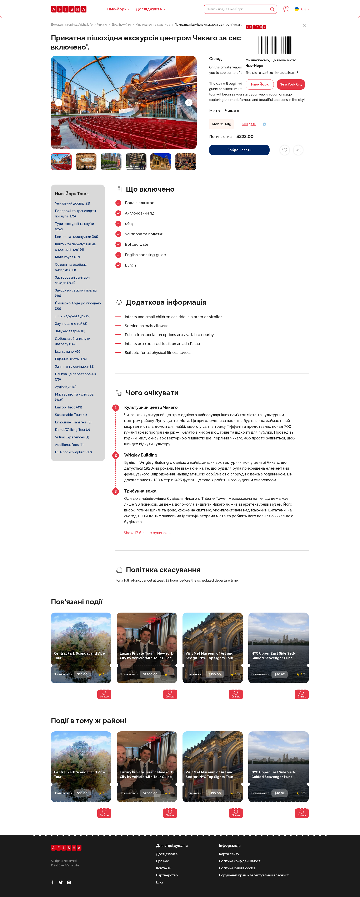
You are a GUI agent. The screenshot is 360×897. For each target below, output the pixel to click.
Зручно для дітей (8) (71, 324)
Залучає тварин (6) (70, 331)
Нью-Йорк (260, 84)
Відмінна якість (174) (71, 359)
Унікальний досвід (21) (72, 203)
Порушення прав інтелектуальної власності (254, 875)
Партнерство (167, 875)
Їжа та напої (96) (68, 352)
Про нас (162, 861)
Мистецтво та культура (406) (74, 397)
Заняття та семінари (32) (74, 366)
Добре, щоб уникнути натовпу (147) (72, 341)
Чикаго (102, 24)
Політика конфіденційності (240, 861)
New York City (291, 84)
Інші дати (249, 124)
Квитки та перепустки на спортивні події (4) (75, 247)
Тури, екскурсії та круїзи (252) (74, 226)
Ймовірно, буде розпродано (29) (78, 306)
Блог (160, 882)
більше (104, 696)
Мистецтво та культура (153, 24)
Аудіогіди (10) (65, 387)
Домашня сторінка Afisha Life (72, 24)
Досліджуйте (149, 9)
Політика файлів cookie (237, 868)
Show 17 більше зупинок (146, 533)
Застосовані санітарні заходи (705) (72, 280)
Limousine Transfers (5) (73, 422)
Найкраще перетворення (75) (75, 376)
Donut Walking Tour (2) (72, 430)
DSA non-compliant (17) (73, 452)
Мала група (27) (67, 257)
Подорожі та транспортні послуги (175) (75, 213)
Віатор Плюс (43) (68, 407)
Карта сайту (229, 854)
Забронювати (239, 150)
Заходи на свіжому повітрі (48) (76, 293)
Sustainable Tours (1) (71, 415)
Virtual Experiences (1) (72, 437)
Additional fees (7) (69, 445)
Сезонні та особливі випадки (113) (71, 267)
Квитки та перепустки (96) (76, 237)
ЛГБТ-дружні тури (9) (72, 316)
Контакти (163, 868)
